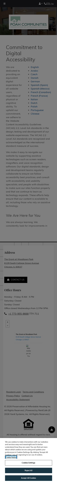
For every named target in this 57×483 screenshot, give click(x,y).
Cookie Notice (11, 457)
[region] (28, 460)
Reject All (28, 470)
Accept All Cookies (28, 478)
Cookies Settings (28, 463)
